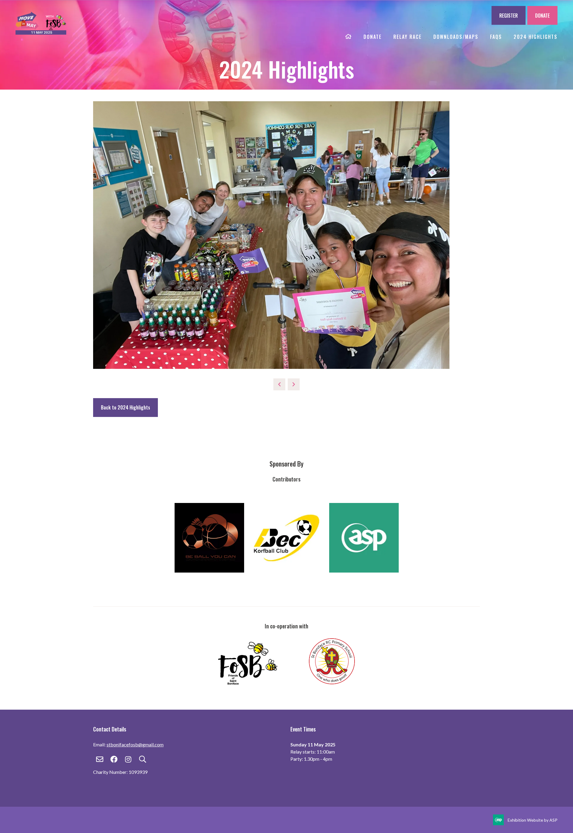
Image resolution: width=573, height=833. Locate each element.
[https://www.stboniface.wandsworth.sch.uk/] (332, 682)
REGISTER (508, 15)
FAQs (496, 36)
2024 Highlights (535, 36)
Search (142, 759)
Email (99, 759)
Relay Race (407, 36)
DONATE (542, 15)
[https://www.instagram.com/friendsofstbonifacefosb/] (263, 682)
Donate (372, 36)
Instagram (128, 759)
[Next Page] (294, 384)
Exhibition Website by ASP (532, 820)
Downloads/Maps (455, 36)
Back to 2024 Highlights (125, 407)
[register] (41, 31)
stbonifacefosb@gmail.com (135, 744)
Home (348, 37)
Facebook (113, 759)
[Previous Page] (279, 384)
